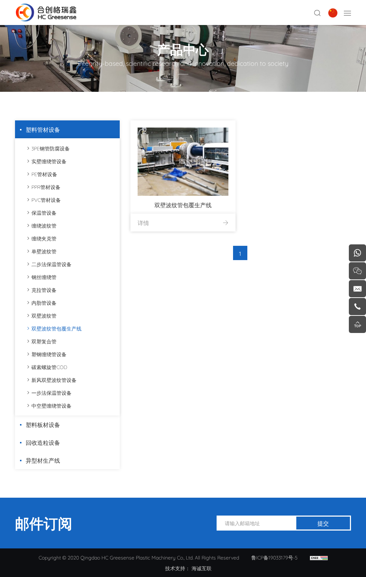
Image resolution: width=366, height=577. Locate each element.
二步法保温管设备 (51, 263)
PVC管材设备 (46, 199)
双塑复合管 (43, 341)
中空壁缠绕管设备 (51, 405)
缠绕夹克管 (43, 238)
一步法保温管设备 (51, 392)
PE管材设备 (44, 173)
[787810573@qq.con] (357, 288)
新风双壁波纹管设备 (53, 379)
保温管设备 (43, 212)
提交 (323, 523)
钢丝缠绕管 (43, 276)
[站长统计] (319, 557)
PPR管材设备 (45, 186)
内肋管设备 (43, 302)
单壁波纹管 (43, 251)
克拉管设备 (43, 289)
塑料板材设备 (43, 424)
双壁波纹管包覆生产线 (56, 328)
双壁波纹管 (43, 315)
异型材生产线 (43, 460)
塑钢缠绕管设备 (48, 353)
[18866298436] (357, 253)
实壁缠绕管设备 (48, 161)
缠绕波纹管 (43, 225)
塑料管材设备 (43, 129)
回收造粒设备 (43, 442)
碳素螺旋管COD (49, 366)
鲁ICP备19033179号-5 (274, 557)
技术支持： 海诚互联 (188, 567)
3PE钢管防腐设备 (50, 148)
